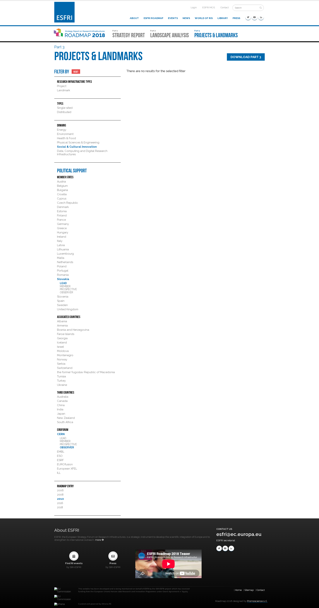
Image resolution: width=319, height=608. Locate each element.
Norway (62, 359)
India (60, 409)
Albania (62, 321)
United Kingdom (67, 309)
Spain (60, 301)
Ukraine (62, 385)
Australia (62, 396)
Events (173, 18)
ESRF (60, 460)
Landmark (63, 90)
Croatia (62, 194)
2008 (60, 494)
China (61, 405)
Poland (61, 266)
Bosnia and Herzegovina (73, 329)
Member (65, 286)
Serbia (61, 363)
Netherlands (65, 262)
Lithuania (63, 249)
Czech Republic (67, 202)
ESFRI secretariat (225, 540)
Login (194, 7)
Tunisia (61, 376)
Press (236, 18)
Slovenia (62, 296)
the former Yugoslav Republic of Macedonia (86, 372)
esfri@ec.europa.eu (238, 534)
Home (238, 590)
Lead (63, 283)
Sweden (62, 305)
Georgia (62, 338)
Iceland (62, 342)
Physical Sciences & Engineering (78, 142)
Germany (63, 224)
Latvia (61, 245)
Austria (61, 181)
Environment (65, 134)
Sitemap (249, 590)
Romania (63, 275)
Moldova (63, 351)
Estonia (62, 211)
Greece (62, 228)
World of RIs (204, 18)
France (61, 219)
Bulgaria (62, 190)
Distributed (64, 112)
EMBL (60, 451)
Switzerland (64, 368)
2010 (60, 499)
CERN (61, 434)
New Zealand (66, 418)
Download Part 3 (246, 57)
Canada (62, 401)
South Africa (65, 422)
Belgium (62, 185)
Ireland (61, 236)
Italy (59, 241)
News (186, 18)
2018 (60, 507)
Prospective (68, 289)
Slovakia (63, 279)
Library (222, 18)
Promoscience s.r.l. (257, 601)
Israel (60, 346)
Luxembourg (65, 253)
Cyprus (61, 198)
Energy (61, 129)
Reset (75, 71)
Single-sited (65, 108)
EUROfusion (65, 464)
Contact (224, 7)
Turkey (61, 380)
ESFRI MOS (208, 7)
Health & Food (66, 138)
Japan (61, 413)
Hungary (62, 232)
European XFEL (67, 468)
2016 (60, 503)
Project (61, 86)
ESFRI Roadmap (153, 18)
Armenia (62, 325)
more (98, 539)
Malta (60, 258)
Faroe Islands (65, 334)
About (134, 18)
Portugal (62, 270)
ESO (60, 456)
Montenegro (65, 355)
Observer (66, 292)
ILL (59, 473)
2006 (60, 490)
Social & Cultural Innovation (77, 146)
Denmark (63, 207)
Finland (62, 215)
